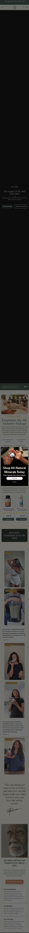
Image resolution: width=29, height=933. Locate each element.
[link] (14, 456)
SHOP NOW (14, 478)
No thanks (14, 482)
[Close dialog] (27, 448)
